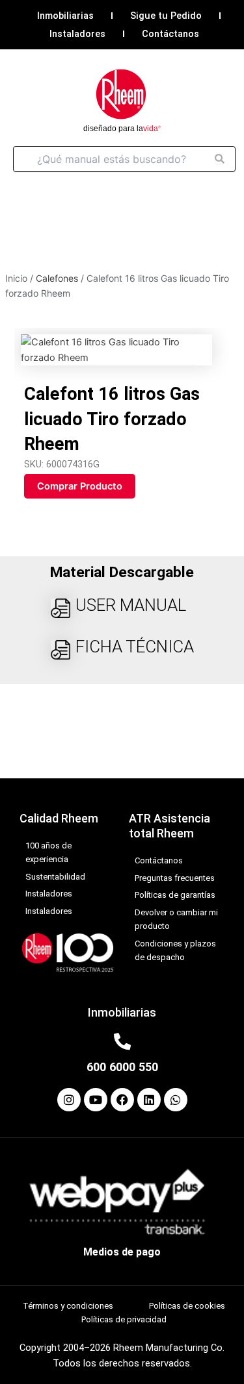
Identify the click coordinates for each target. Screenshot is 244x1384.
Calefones (57, 278)
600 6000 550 (122, 1067)
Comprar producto (79, 486)
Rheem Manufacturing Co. (168, 1347)
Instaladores (77, 34)
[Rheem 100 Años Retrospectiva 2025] (68, 951)
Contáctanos (170, 34)
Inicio (16, 278)
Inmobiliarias (65, 15)
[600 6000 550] (122, 1041)
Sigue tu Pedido (166, 15)
